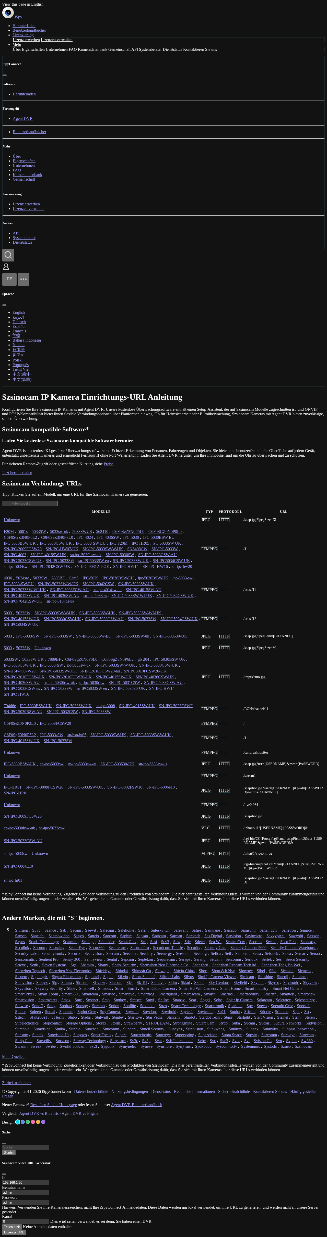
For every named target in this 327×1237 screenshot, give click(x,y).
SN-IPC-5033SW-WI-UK (25, 590)
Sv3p (146, 1041)
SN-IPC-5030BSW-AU (23, 711)
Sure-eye (288, 1035)
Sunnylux (270, 1029)
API (134, 49)
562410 (102, 531)
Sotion (114, 1006)
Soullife (129, 1006)
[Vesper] (43, 1122)
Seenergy (164, 953)
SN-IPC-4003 (15, 555)
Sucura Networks (287, 1023)
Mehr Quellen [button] (13, 1056)
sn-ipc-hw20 (182, 566)
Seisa (256, 953)
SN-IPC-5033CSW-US (23, 560)
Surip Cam (23, 1041)
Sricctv (265, 1011)
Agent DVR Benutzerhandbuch (136, 1105)
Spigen (35, 1011)
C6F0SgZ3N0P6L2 (117, 659)
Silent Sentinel (143, 976)
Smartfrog (146, 994)
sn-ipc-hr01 (13, 880)
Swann (20, 1046)
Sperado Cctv (282, 1006)
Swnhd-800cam (72, 1046)
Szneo (286, 1046)
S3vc (36, 930)
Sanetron (289, 930)
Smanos (104, 988)
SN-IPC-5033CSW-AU (157, 555)
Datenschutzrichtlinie (91, 1091)
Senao (315, 953)
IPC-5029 (90, 578)
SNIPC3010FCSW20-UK (145, 671)
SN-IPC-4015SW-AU (143, 590)
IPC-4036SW (108, 537)
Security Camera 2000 (248, 947)
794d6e (10, 706)
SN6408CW (137, 549)
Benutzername (13, 1187)
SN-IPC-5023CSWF (176, 706)
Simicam (247, 976)
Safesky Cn (160, 930)
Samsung (248, 930)
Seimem (241, 953)
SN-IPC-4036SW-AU (61, 595)
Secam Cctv (235, 942)
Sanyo (79, 936)
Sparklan (235, 1006)
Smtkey (120, 1000)
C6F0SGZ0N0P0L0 (165, 531)
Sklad (185, 982)
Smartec (108, 994)
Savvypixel (275, 936)
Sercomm (233, 959)
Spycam (131, 1011)
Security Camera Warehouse (293, 947)
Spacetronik (214, 1006)
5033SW (39, 531)
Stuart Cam (205, 1023)
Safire (196, 930)
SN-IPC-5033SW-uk (132, 636)
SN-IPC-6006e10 (160, 787)
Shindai (121, 971)
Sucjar (264, 1023)
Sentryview (93, 959)
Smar (119, 988)
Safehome (126, 930)
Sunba (60, 1029)
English (19, 312)
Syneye (147, 1046)
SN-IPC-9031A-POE (91, 566)
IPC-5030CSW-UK (56, 543)
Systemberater (150, 49)
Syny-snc (183, 1046)
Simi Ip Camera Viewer (217, 976)
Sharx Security (124, 965)
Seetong (200, 953)
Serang (199, 959)
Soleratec (283, 1000)
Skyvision (23, 988)
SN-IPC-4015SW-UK (48, 555)
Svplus (291, 1041)
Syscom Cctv (226, 1046)
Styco (223, 1023)
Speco (262, 1006)
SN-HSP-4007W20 (20, 671)
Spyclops (150, 1011)
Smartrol (226, 994)
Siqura (66, 982)
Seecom (129, 953)
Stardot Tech (209, 1017)
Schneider (106, 942)
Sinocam (299, 976)
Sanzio (93, 936)
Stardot (189, 1017)
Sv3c (134, 1041)
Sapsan (142, 936)
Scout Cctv (127, 942)
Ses (279, 959)
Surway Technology (89, 1041)
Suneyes (175, 1029)
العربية (18, 317)
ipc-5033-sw (182, 578)
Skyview (310, 982)
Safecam (107, 930)
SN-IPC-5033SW (60, 560)
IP (4, 1177)
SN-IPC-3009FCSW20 (23, 549)
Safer (142, 930)
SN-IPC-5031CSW (124, 682)
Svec (236, 1041)
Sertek (267, 959)
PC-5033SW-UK (167, 543)
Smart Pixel (24, 994)
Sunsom (21, 1035)
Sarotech (193, 936)
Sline (71, 988)
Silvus (189, 976)
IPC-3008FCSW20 (55, 723)
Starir (228, 1017)
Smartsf (269, 994)
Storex (101, 1023)
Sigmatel (92, 976)
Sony (51, 1006)
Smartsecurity (248, 994)
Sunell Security (152, 1029)
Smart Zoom (48, 994)
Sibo (272, 971)
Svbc (201, 1041)
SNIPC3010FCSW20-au (99, 671)
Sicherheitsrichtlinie (234, 1091)
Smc (78, 1000)
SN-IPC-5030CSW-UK (158, 665)
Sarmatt (176, 936)
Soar (192, 1000)
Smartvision (24, 1000)
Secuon (39, 947)
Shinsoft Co (141, 971)
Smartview (307, 994)
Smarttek (287, 994)
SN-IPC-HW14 (125, 566)
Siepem (21, 976)
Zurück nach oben (16, 1083)
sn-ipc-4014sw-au (107, 590)
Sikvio (123, 976)
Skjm (172, 982)
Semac (300, 953)
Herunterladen (24, 25)
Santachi (37, 936)
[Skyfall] (28, 1122)
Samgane (212, 930)
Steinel (282, 1017)
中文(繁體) (22, 379)
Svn (279, 1041)
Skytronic (291, 982)
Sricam (249, 1011)
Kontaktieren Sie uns (200, 49)
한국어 (19, 355)
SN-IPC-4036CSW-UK (155, 677)
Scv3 (165, 942)
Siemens (304, 971)
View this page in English (22, 4)
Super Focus (101, 1035)
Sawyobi (296, 936)
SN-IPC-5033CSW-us (22, 688)
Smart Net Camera (287, 988)
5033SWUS (82, 531)
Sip (54, 982)
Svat (158, 1041)
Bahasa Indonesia (27, 340)
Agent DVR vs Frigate (80, 1113)
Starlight (243, 1017)
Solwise (21, 1006)
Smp (106, 1000)
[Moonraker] (23, 1122)
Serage (184, 959)
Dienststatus (172, 49)
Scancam (70, 942)
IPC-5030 (131, 537)
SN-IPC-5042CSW (98, 584)
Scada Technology (44, 942)
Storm (115, 1023)
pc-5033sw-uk (78, 665)
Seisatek (271, 953)
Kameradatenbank (92, 49)
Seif (228, 953)
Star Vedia (154, 1017)
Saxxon (313, 936)
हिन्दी (16, 335)
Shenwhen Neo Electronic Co (164, 965)
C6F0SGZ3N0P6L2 (20, 537)
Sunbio (74, 1029)
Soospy (82, 1006)
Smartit (209, 994)
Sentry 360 (71, 959)
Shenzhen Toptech (30, 971)
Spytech (186, 1011)
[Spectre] (18, 1122)
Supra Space (231, 1035)
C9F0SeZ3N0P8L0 (57, 537)
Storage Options (79, 1023)
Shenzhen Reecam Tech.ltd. (234, 965)
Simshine (265, 976)
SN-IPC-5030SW (120, 555)
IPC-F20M (118, 543)
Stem (296, 1017)
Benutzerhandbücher (29, 30)
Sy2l (93, 1046)
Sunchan (92, 1029)
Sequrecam (166, 959)
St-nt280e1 (38, 1017)
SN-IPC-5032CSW (62, 711)
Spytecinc (205, 1011)
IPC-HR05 (140, 543)
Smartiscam (190, 994)
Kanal (7, 1216)
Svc (213, 1041)
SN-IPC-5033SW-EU (93, 636)
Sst (306, 1011)
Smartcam (90, 994)
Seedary (146, 953)
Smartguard (167, 994)
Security (193, 947)
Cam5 (73, 578)
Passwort (9, 1197)
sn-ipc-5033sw (95, 595)
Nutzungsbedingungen (129, 1091)
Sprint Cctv (86, 1011)
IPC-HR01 (12, 787)
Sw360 (307, 1041)
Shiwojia (162, 971)
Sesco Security (297, 959)
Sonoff (37, 1006)
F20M (9, 531)
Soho (218, 1000)
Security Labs (26, 953)
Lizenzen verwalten (57, 40)
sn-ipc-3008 (105, 706)
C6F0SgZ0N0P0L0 (81, 659)
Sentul (112, 959)
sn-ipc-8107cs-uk (60, 601)
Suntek (37, 1035)
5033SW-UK (33, 659)
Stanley (118, 1017)
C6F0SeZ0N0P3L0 (20, 723)
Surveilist (44, 1041)
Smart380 (70, 994)
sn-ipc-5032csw (52, 828)
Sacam (75, 930)
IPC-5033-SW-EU (91, 543)
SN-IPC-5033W (164, 549)
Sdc (187, 942)
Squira (235, 1011)
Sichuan (287, 971)
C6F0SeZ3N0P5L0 (128, 531)
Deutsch (19, 322)
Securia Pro (139, 947)
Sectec (271, 942)
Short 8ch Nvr (223, 971)
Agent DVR (23, 118)
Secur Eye (76, 947)
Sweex (35, 1046)
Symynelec (127, 1046)
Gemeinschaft (119, 49)
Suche (9, 1153)
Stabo (72, 1017)
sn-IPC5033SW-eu (93, 560)
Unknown (12, 520)
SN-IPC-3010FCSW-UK (24, 677)
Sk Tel (142, 982)
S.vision (21, 930)
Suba (236, 1023)
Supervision (207, 1035)
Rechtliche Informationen (194, 1091)
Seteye (20, 965)
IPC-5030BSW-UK (20, 543)
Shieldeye (103, 971)
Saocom (109, 936)
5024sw (22, 578)
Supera (120, 1035)
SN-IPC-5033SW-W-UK (103, 549)
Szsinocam (303, 1046)
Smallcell (86, 988)
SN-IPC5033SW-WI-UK (131, 595)
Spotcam (66, 1011)
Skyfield (240, 982)
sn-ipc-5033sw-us (82, 764)
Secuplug (56, 947)
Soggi (205, 1000)
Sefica (216, 953)
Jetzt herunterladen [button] (17, 472)
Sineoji (282, 976)
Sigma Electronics (66, 976)
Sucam (249, 1023)
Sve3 (224, 1041)
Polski (17, 360)
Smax (66, 1000)
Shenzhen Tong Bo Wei (280, 965)
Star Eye (135, 1017)
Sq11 (221, 1011)
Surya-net (118, 1041)
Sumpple (22, 1029)
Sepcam (127, 959)
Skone (199, 982)
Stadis (86, 1017)
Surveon (62, 1041)
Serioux (251, 959)
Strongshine (182, 1023)
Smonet (92, 1000)
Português (21, 365)
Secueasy (308, 942)
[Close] (4, 1174)
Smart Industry (256, 988)
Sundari (129, 1029)
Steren (310, 1017)
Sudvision (314, 1023)
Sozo (163, 1006)
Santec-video (59, 936)
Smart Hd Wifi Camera (197, 988)
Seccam (255, 942)
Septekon (145, 959)
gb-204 (143, 659)
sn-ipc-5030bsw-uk (85, 555)
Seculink (22, 947)
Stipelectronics (27, 1023)
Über (17, 49)
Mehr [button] (17, 44)
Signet (108, 976)
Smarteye (126, 994)
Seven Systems (54, 965)
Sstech (20, 1017)
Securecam (117, 947)
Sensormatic (25, 959)
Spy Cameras (110, 1011)
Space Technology (186, 1006)
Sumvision (42, 1029)
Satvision (233, 936)
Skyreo (273, 982)
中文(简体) (22, 374)
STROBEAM (157, 1023)
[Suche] (8, 255)
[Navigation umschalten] (23, 279)
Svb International (179, 1041)
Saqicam (159, 936)
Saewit (90, 930)
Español (19, 326)
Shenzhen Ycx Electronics (70, 971)
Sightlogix (39, 976)
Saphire (126, 936)
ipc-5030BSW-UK (153, 578)
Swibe (50, 1046)
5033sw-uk (59, 531)
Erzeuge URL (14, 1232)
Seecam (112, 953)
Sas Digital (213, 936)
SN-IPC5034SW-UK (21, 624)
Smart (132, 988)
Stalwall (101, 1017)
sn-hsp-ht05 (76, 735)
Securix (74, 953)
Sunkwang (216, 1029)
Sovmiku (147, 1006)
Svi (247, 1041)
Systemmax (250, 1046)
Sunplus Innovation (298, 1029)
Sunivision (194, 1029)
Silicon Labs (169, 976)
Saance (50, 930)
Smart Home (230, 988)
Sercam (215, 959)
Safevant (180, 930)
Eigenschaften (33, 49)
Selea (286, 953)
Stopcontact (52, 1023)
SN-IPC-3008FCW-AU (69, 590)
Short (203, 971)
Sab (63, 930)
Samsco (230, 930)
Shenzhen (200, 965)
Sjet (129, 982)
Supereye (163, 1035)
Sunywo (80, 1035)
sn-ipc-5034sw (16, 566)
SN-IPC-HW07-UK (62, 549)
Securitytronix (52, 953)
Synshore (164, 1046)
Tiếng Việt (21, 369)
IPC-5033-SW (27, 636)
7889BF (58, 578)
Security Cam (215, 947)
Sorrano (98, 1006)
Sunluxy (235, 1029)
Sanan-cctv (268, 930)
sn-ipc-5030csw (91, 682)
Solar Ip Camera (239, 1000)
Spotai (50, 1011)
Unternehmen (57, 49)
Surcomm (269, 1035)
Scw (176, 942)
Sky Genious (218, 982)
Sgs (73, 965)
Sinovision (23, 982)
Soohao (66, 1006)
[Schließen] (5, 75)
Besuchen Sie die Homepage (53, 1105)
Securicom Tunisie (168, 947)
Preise (108, 464)
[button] (6, 270)
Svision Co (263, 1041)
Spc (250, 1006)
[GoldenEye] (38, 1122)
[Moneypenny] (33, 1122)
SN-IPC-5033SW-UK (131, 560)
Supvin (251, 1035)
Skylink (257, 982)
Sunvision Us (58, 1035)
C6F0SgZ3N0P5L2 (20, 735)
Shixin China (184, 971)
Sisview (98, 982)
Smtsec (136, 1000)
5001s (23, 531)
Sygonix (107, 1046)
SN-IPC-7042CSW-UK (51, 566)
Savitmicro (253, 936)
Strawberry (133, 1023)
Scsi (153, 942)
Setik (34, 965)
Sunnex (252, 1029)
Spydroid (168, 1011)
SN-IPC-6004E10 (18, 866)
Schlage (87, 942)
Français (19, 331)
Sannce (306, 930)
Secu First (288, 942)
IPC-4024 (85, 537)
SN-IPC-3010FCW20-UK (70, 677)
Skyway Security (49, 988)
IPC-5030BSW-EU (158, 537)
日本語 (19, 349)
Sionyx (42, 982)
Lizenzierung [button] (23, 35)
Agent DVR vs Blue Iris (39, 1113)
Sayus (20, 942)
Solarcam (264, 1000)
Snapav (179, 1000)
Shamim (87, 965)
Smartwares (47, 1000)
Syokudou (203, 1046)
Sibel (261, 971)
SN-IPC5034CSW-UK (171, 560)
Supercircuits (141, 1035)
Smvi (150, 1000)
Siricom (82, 982)
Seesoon (183, 953)
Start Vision (263, 1017)
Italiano (19, 345)
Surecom (306, 1035)
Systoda (270, 1046)
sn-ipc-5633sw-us (152, 764)
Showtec (246, 971)
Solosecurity (305, 1000)
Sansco (21, 936)
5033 (8, 613)
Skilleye (157, 982)
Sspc (296, 1011)
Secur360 (96, 947)
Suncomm (111, 1029)
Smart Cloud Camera (158, 988)
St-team (57, 1017)
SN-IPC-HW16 (155, 566)
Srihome (281, 1011)
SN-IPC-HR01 (16, 793)
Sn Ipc (163, 1000)
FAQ (73, 49)
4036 (8, 578)
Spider (20, 1011)
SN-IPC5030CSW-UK (62, 619)
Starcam (173, 1017)
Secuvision (93, 953)
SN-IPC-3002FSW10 (124, 787)
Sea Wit (215, 942)
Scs (143, 942)
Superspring (184, 1035)
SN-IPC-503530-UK (170, 636)
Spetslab (303, 1006)
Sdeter (200, 942)
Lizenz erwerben (26, 40)
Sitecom (115, 982)
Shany (103, 965)
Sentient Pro (49, 959)
